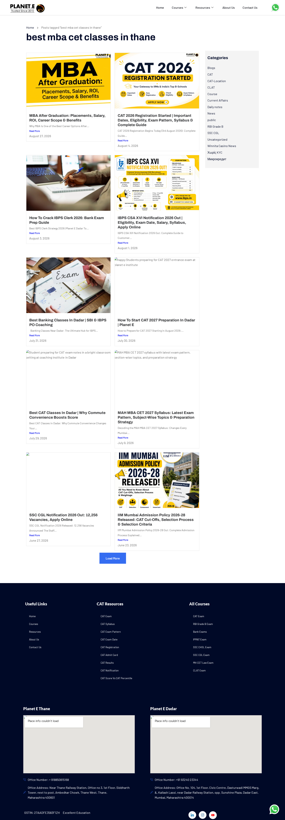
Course (212, 94)
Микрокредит (216, 159)
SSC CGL (213, 133)
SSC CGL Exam (201, 655)
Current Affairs (217, 100)
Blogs (211, 68)
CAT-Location (216, 81)
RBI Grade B (215, 126)
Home (160, 7)
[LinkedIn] (192, 815)
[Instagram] (202, 815)
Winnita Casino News (221, 146)
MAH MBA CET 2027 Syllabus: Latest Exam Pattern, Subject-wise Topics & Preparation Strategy (156, 417)
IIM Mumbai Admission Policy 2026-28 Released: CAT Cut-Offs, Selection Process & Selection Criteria (156, 519)
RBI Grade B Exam (203, 624)
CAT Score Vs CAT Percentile (116, 678)
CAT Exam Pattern (111, 631)
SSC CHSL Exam (202, 647)
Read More (34, 131)
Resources (202, 7)
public (211, 120)
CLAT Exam (199, 670)
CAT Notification (110, 670)
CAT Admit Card (109, 655)
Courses (177, 7)
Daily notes (214, 107)
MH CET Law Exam (203, 662)
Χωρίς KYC (214, 152)
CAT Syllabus (108, 624)
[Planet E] (25, 7)
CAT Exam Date (109, 639)
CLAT (211, 87)
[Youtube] (213, 815)
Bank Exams (200, 631)
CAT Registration (110, 647)
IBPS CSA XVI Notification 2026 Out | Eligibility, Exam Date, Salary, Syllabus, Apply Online (152, 222)
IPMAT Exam (199, 639)
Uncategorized (217, 139)
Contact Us (250, 7)
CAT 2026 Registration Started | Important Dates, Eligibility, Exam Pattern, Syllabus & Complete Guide (155, 120)
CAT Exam (106, 616)
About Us (228, 7)
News (211, 113)
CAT (210, 74)
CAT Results (107, 662)
